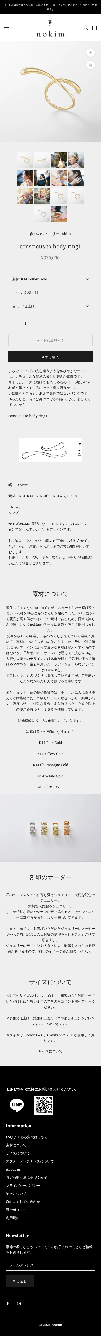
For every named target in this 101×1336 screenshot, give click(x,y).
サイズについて (50, 1051)
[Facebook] (7, 1303)
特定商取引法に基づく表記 (26, 1177)
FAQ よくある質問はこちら (27, 1137)
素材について (16, 1145)
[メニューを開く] (6, 27)
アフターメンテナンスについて (30, 1161)
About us (13, 1169)
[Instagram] (19, 1303)
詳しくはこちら (50, 786)
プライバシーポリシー (23, 1185)
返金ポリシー (16, 1209)
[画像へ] (25, 160)
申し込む (20, 1281)
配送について (16, 1193)
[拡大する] (90, 52)
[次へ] (94, 185)
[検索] (86, 27)
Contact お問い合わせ (23, 1201)
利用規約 (13, 1217)
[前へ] (6, 185)
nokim (56, 1325)
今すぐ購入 (50, 357)
